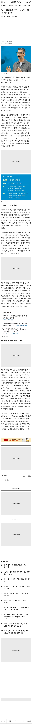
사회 (22, 721)
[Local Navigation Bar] (2, 2)
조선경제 (29, 721)
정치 (10, 721)
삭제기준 (29, 476)
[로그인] (30, 2)
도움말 (23, 476)
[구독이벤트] (16, 440)
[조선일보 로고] (16, 2)
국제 (16, 721)
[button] (2, 2)
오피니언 (3, 721)
